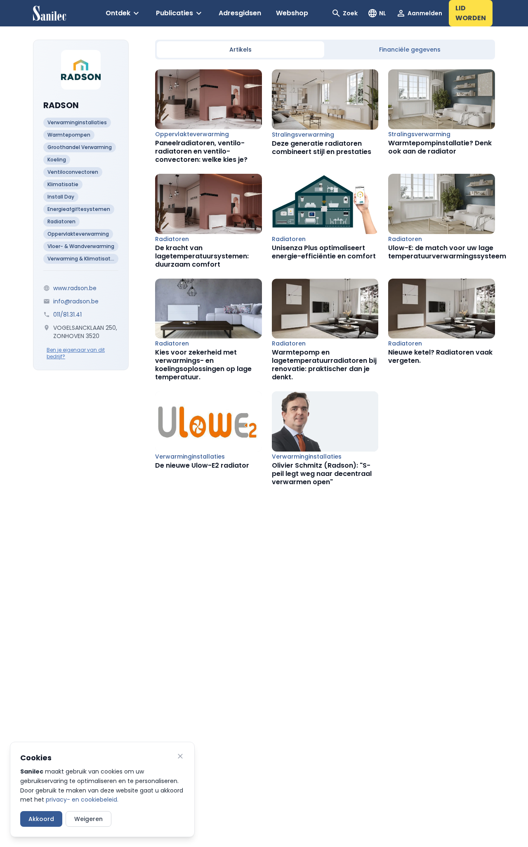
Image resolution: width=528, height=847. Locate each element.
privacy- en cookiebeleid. (82, 799)
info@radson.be (76, 301)
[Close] (180, 756)
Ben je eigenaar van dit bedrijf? (76, 353)
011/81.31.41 (67, 314)
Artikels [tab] (240, 49)
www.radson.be (75, 288)
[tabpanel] (325, 277)
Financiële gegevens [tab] (410, 49)
